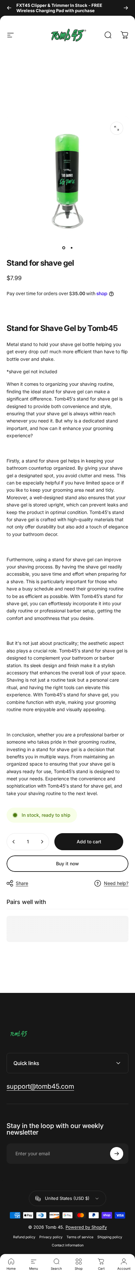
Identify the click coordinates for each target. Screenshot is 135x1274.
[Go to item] (64, 248)
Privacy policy (51, 1237)
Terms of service (80, 1237)
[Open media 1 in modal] (116, 128)
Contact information (68, 1245)
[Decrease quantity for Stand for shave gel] (14, 841)
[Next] (126, 8)
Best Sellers (58, 59)
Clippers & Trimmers (21, 62)
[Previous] (9, 8)
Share (22, 883)
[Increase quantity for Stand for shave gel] (42, 841)
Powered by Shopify (86, 1227)
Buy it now (67, 863)
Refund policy (24, 1237)
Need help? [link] (116, 883)
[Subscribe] (116, 1153)
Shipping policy (109, 1237)
